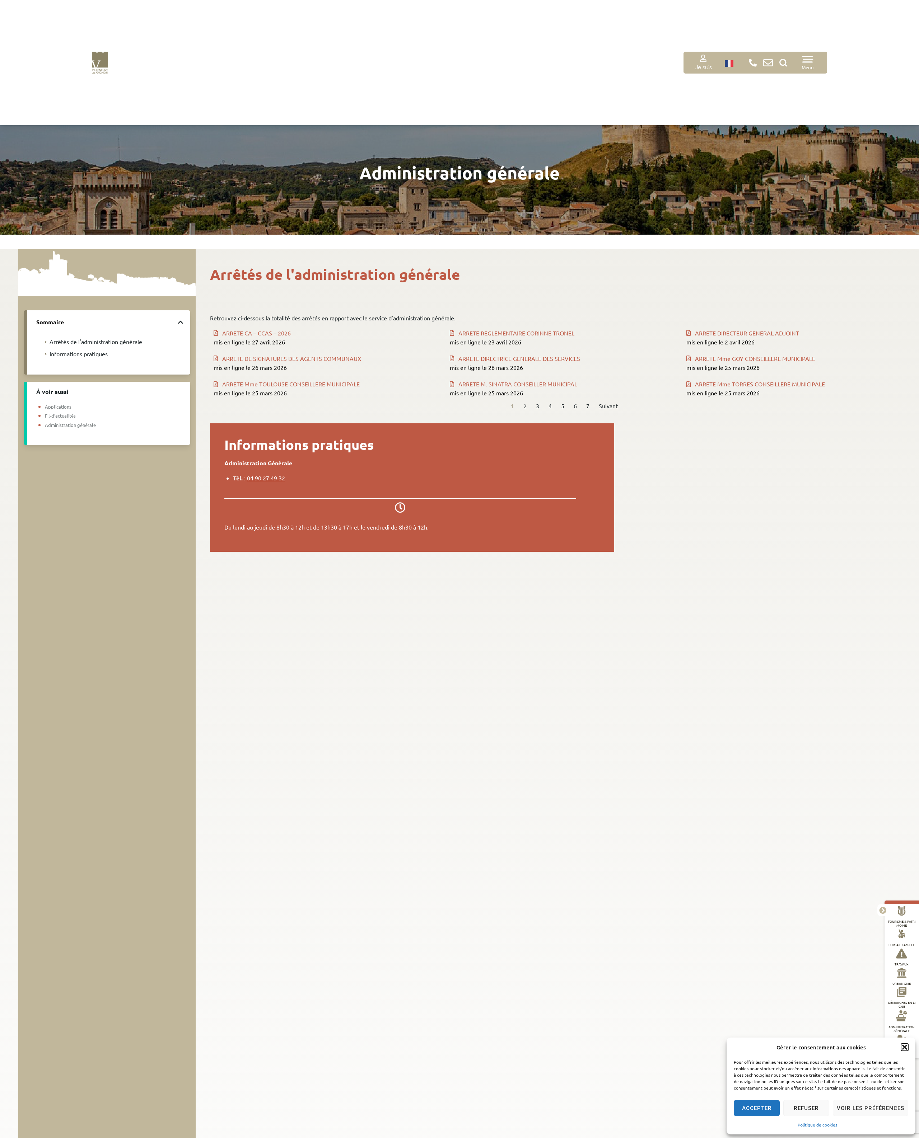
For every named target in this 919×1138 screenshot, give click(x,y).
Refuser (806, 1108)
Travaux (902, 964)
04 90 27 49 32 (266, 477)
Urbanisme (901, 983)
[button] (904, 1047)
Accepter (757, 1108)
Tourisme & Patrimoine (901, 923)
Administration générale (901, 1029)
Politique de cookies (817, 1125)
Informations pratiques (79, 353)
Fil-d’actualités (60, 416)
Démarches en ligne (901, 1004)
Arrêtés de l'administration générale (96, 341)
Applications (58, 407)
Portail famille (901, 944)
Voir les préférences (870, 1108)
